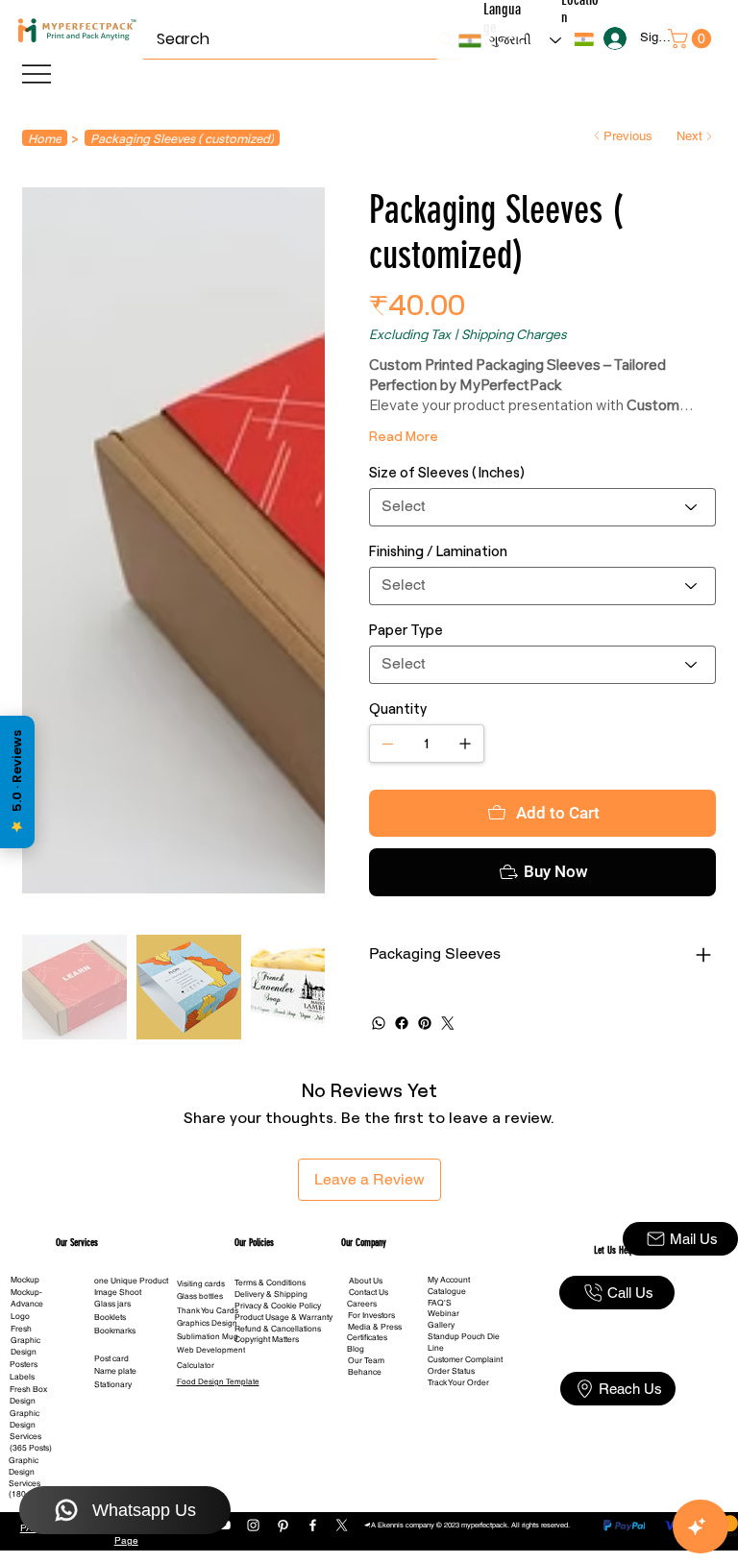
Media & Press (375, 1326)
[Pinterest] (424, 1023)
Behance (364, 1372)
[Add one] (465, 743)
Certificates (367, 1337)
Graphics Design (207, 1323)
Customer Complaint (465, 1359)
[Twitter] (447, 1023)
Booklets (110, 1317)
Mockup (25, 1279)
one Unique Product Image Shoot (131, 1286)
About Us (365, 1280)
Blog (355, 1349)
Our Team (366, 1360)
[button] (583, 39)
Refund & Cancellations (277, 1328)
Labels (22, 1376)
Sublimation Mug (207, 1336)
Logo (20, 1316)
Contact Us (368, 1292)
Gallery (441, 1325)
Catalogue (447, 1291)
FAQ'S (440, 1302)
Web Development (211, 1350)
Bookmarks (114, 1330)
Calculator (195, 1365)
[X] (342, 1525)
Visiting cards (201, 1283)
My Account (449, 1279)
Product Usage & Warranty (283, 1317)
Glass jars (112, 1303)
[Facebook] (401, 1023)
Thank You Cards (207, 1310)
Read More (403, 435)
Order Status (451, 1371)
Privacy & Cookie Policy (277, 1305)
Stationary (113, 1384)
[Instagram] (253, 1525)
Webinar (443, 1313)
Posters (23, 1364)
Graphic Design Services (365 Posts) (31, 1430)
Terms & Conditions (270, 1282)
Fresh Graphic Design (25, 1340)
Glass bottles (200, 1296)
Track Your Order (458, 1382)
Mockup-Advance (27, 1297)
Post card (111, 1358)
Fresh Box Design (28, 1394)
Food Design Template (218, 1381)
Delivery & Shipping (271, 1294)
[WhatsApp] (378, 1023)
